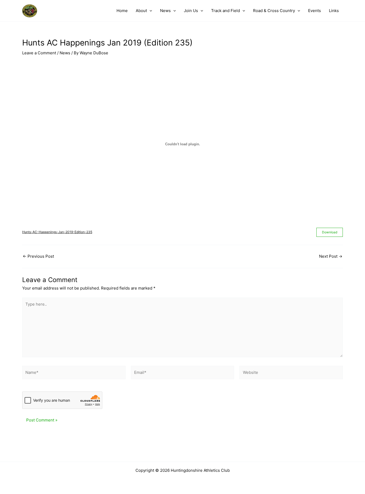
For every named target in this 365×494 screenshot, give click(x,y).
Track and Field (225, 10)
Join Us (191, 10)
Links (334, 10)
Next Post (330, 256)
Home (122, 10)
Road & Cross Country (274, 10)
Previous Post (38, 256)
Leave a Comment (39, 52)
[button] (149, 10)
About (141, 10)
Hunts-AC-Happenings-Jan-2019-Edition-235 (57, 232)
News (165, 10)
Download (329, 232)
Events (314, 10)
